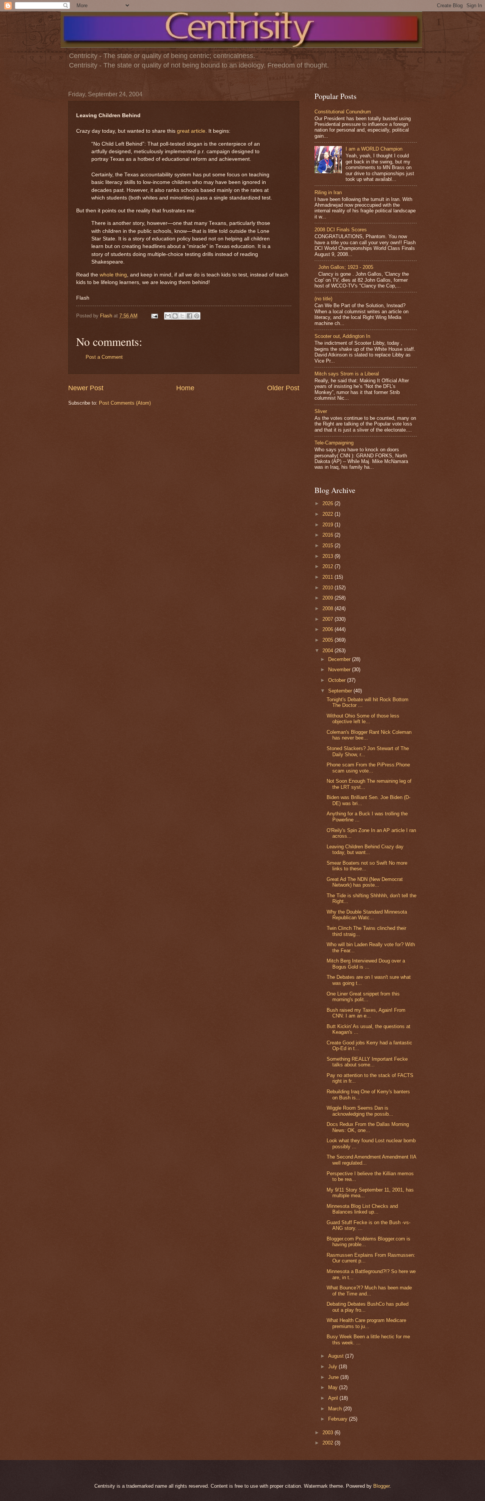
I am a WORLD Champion (374, 149)
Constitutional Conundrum (342, 112)
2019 (328, 525)
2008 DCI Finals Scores (340, 229)
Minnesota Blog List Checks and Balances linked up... (362, 1209)
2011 (328, 577)
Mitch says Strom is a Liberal (346, 374)
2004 (328, 650)
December (340, 659)
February (338, 1419)
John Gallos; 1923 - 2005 (345, 267)
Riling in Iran (328, 192)
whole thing (113, 275)
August (336, 1356)
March (335, 1409)
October (337, 680)
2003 (328, 1432)
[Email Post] (154, 316)
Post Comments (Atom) (125, 403)
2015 (328, 545)
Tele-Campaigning (334, 443)
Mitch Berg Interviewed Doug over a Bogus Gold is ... (366, 963)
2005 (328, 640)
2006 (328, 629)
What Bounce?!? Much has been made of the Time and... (369, 1290)
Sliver (320, 411)
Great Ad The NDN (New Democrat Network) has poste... (365, 882)
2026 (328, 503)
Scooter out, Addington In (342, 336)
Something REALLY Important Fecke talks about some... (367, 1062)
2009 (328, 598)
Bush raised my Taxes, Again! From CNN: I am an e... (366, 1013)
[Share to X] (182, 316)
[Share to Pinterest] (196, 316)
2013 (328, 556)
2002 (328, 1443)
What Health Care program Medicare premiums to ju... (366, 1323)
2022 (328, 514)
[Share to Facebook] (189, 316)
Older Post (283, 388)
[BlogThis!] (175, 316)
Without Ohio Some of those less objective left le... (363, 718)
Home (185, 388)
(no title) (323, 298)
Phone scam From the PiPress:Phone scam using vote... (368, 767)
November (340, 669)
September (341, 691)
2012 (328, 566)
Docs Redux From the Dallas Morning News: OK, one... (368, 1127)
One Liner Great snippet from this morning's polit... (363, 996)
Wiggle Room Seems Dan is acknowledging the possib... (360, 1110)
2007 (328, 619)
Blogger (381, 1486)
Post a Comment (104, 357)
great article (191, 131)
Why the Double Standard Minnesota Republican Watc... (367, 914)
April (334, 1398)
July (333, 1366)
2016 (328, 535)
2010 (328, 587)
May (333, 1387)
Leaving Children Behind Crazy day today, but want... (365, 849)
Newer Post (85, 388)
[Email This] (168, 316)
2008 (328, 608)
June (334, 1377)
